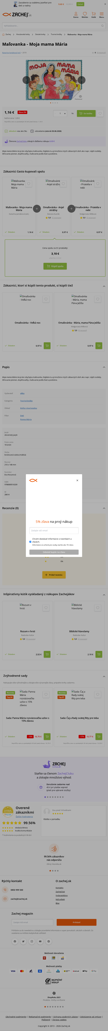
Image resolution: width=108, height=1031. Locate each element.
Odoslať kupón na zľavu (54, 552)
